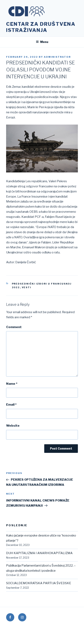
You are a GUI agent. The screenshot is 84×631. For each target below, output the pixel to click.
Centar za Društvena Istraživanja (40, 27)
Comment (14, 327)
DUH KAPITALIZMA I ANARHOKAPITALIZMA (39, 553)
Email (11, 404)
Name (11, 384)
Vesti (26, 287)
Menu (44, 42)
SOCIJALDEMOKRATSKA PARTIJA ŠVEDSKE (38, 583)
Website (13, 425)
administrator (57, 56)
